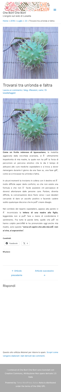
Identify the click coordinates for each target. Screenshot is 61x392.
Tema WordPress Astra (27, 383)
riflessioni (33, 90)
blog (26, 90)
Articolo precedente (16, 272)
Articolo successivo (44, 272)
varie (40, 90)
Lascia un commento (12, 90)
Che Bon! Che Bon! (14, 12)
